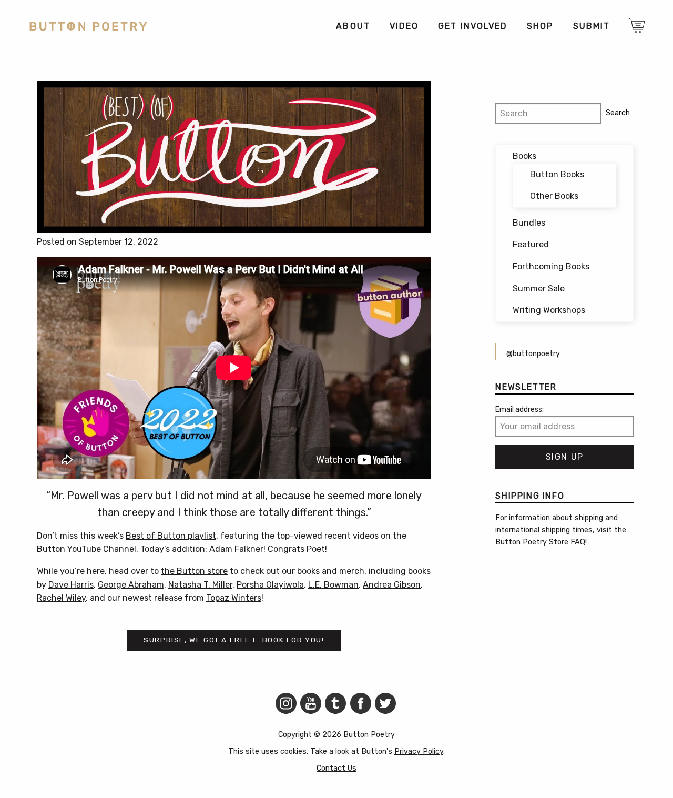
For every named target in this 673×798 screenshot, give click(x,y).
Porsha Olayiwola (270, 585)
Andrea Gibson (392, 585)
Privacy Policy (418, 751)
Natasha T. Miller (200, 585)
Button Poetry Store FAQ (540, 542)
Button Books (557, 174)
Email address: (519, 409)
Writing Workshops (549, 310)
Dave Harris (71, 585)
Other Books (554, 196)
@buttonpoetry (533, 353)
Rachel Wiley (61, 598)
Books (524, 156)
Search (618, 112)
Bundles (529, 223)
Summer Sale (539, 289)
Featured (531, 244)
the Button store (194, 571)
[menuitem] (352, 26)
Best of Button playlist (171, 536)
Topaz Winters (233, 598)
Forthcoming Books (551, 266)
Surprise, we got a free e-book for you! (234, 639)
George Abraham (131, 585)
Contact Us (336, 768)
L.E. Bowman (333, 585)
